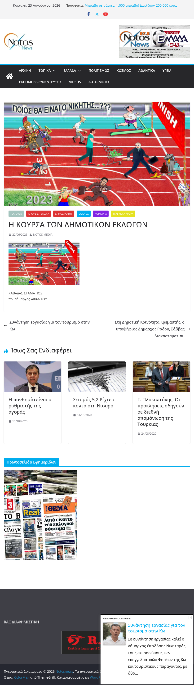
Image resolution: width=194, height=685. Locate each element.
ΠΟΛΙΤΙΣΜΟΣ (99, 70)
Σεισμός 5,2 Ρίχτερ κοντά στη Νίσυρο (93, 402)
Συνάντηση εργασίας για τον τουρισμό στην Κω (49, 326)
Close (190, 617)
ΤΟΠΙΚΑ (45, 70)
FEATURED (16, 213)
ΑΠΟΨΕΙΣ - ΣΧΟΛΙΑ (38, 213)
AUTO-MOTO (98, 82)
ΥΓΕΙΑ (167, 70)
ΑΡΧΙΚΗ (25, 70)
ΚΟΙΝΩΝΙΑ (101, 213)
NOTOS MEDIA (43, 235)
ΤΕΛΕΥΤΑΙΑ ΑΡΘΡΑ (123, 213)
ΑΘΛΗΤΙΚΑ (146, 70)
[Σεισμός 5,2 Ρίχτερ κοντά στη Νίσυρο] (97, 364)
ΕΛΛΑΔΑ (69, 70)
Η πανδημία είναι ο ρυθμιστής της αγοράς (30, 405)
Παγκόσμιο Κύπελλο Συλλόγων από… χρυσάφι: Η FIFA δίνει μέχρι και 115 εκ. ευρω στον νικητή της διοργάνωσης (131, 7)
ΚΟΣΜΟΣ (124, 70)
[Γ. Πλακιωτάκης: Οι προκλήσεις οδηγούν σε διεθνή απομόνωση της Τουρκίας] (161, 364)
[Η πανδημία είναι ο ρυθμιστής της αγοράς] (32, 364)
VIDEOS (75, 82)
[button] (53, 70)
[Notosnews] (9, 76)
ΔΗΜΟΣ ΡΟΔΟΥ (63, 213)
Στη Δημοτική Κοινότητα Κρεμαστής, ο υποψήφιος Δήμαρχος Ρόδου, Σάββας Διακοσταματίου (150, 329)
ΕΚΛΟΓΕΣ (84, 213)
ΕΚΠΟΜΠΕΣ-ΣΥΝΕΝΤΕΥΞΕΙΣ (40, 82)
